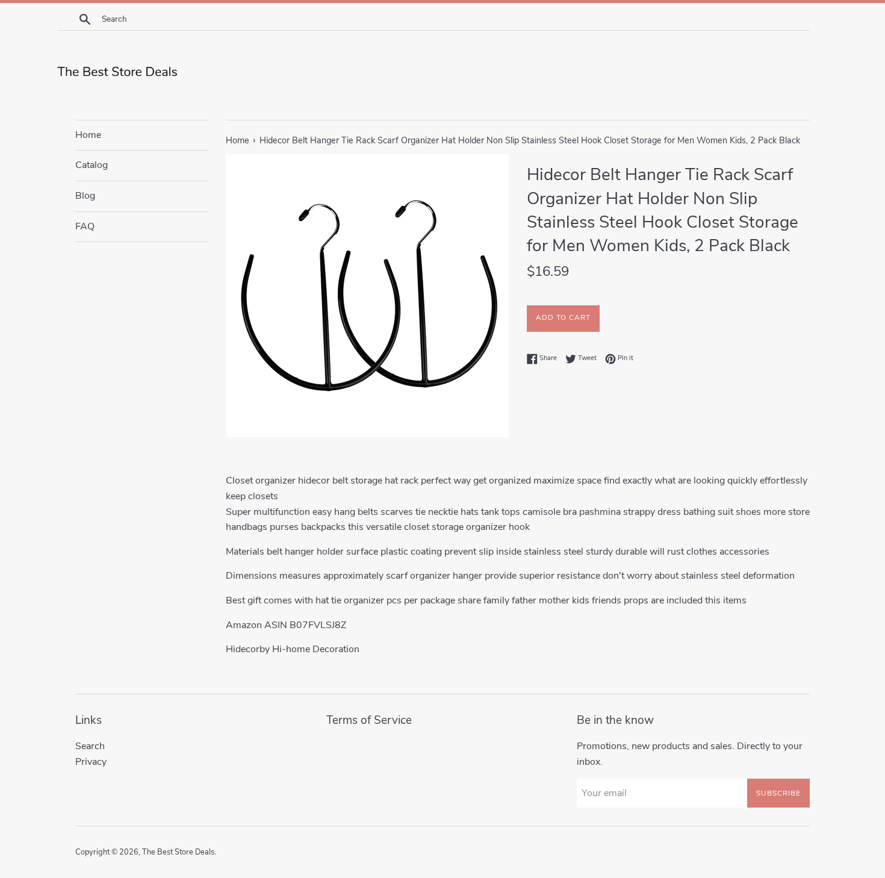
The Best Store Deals (178, 852)
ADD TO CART (563, 317)
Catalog (91, 165)
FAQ (85, 226)
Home (88, 135)
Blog (85, 195)
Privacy (91, 761)
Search (90, 746)
